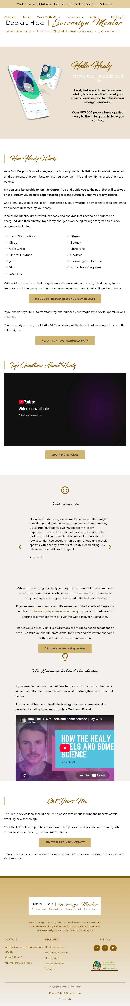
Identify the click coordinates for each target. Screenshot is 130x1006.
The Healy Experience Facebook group (58, 611)
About (27, 17)
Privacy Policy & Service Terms (65, 993)
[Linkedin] (113, 948)
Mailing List (119, 17)
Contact (59, 31)
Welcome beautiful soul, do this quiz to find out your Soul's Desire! (65, 4)
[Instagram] (97, 948)
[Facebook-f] (105, 948)
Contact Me (65, 999)
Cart (73, 31)
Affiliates (95, 17)
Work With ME (47, 17)
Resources (73, 17)
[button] (20, 547)
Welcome (10, 17)
